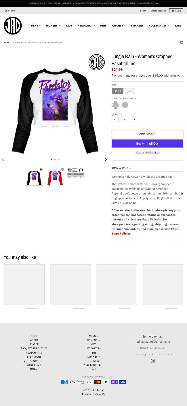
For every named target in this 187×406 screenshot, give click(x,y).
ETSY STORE (34, 356)
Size (114, 85)
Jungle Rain (120, 167)
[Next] (106, 159)
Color (124, 98)
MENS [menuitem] (34, 25)
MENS (92, 336)
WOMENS (92, 340)
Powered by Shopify (93, 394)
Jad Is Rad (98, 390)
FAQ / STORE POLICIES (34, 348)
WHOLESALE (34, 365)
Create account (158, 10)
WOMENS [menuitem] (52, 25)
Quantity (117, 114)
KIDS (93, 344)
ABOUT (34, 340)
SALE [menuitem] (178, 25)
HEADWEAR (92, 348)
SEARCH (34, 344)
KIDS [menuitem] (69, 25)
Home (6, 42)
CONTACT (34, 369)
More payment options (147, 152)
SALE (93, 369)
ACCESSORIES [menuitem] (158, 25)
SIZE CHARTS (34, 352)
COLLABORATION (34, 360)
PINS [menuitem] (103, 25)
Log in (143, 10)
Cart (178, 10)
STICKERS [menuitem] (137, 25)
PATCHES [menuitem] (117, 25)
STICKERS (94, 360)
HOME (34, 336)
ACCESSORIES (92, 365)
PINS (93, 352)
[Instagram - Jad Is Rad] (181, 42)
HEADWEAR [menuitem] (85, 25)
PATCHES (92, 356)
